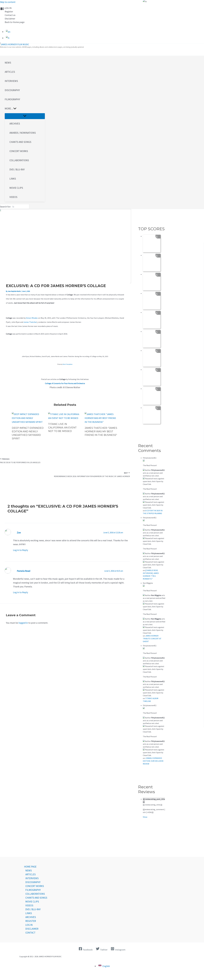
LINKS (28, 913)
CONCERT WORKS (34, 886)
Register (9, 11)
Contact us (10, 15)
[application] (14, 108)
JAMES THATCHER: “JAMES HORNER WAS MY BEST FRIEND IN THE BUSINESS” (101, 431)
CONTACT (30, 932)
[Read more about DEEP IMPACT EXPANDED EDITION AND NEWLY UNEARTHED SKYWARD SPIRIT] (28, 421)
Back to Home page (14, 22)
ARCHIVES (30, 917)
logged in (23, 622)
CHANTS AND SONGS (36, 897)
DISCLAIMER (31, 928)
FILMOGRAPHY (33, 890)
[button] (25, 108)
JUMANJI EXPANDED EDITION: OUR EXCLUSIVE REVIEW (153, 761)
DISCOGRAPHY (32, 882)
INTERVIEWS (32, 878)
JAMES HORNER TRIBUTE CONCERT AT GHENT (152, 639)
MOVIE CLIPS (32, 901)
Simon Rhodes (32, 318)
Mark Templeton (67, 364)
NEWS (28, 870)
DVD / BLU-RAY (33, 909)
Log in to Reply (20, 550)
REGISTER (30, 921)
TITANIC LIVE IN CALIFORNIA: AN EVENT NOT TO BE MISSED (62, 428)
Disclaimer (10, 18)
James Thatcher (30, 322)
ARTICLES (30, 874)
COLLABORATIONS (35, 893)
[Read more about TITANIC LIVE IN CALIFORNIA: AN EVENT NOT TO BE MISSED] (65, 418)
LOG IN (8, 7)
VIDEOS (29, 905)
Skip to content (7, 1)
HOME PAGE (30, 866)
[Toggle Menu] (25, 116)
